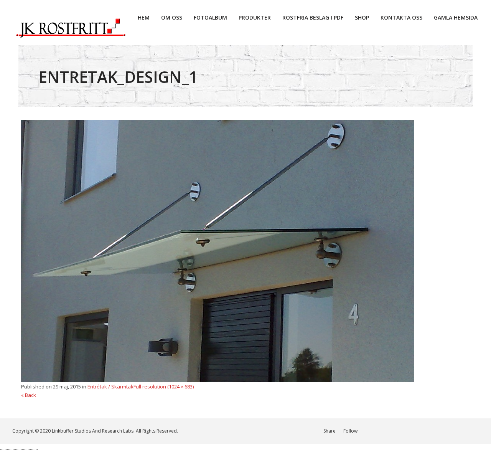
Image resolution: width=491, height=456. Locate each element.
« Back (28, 395)
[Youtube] (440, 430)
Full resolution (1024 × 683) (163, 386)
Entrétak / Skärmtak (110, 386)
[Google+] (428, 430)
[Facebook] (381, 430)
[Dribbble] (416, 430)
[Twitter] (392, 430)
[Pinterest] (452, 430)
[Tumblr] (464, 430)
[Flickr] (476, 430)
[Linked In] (369, 430)
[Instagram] (404, 430)
